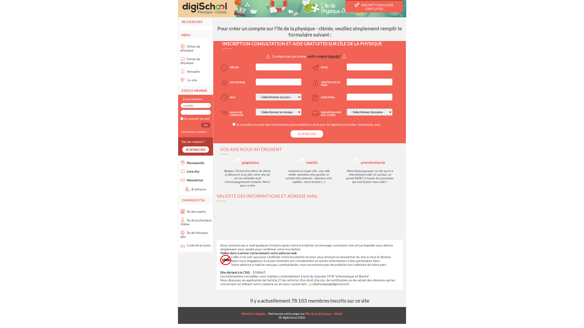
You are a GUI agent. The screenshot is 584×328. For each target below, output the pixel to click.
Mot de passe (237, 82)
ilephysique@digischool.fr (331, 284)
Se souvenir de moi (196, 118)
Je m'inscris (196, 149)
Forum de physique (190, 61)
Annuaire (193, 71)
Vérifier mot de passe (330, 83)
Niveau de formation (236, 113)
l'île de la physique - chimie (324, 313)
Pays (232, 97)
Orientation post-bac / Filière (331, 113)
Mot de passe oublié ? (193, 131)
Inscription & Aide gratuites (377, 7)
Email (324, 67)
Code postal (328, 97)
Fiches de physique (190, 48)
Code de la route (198, 245)
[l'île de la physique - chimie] (292, 8)
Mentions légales (253, 313)
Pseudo (234, 67)
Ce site (191, 80)
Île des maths (196, 211)
